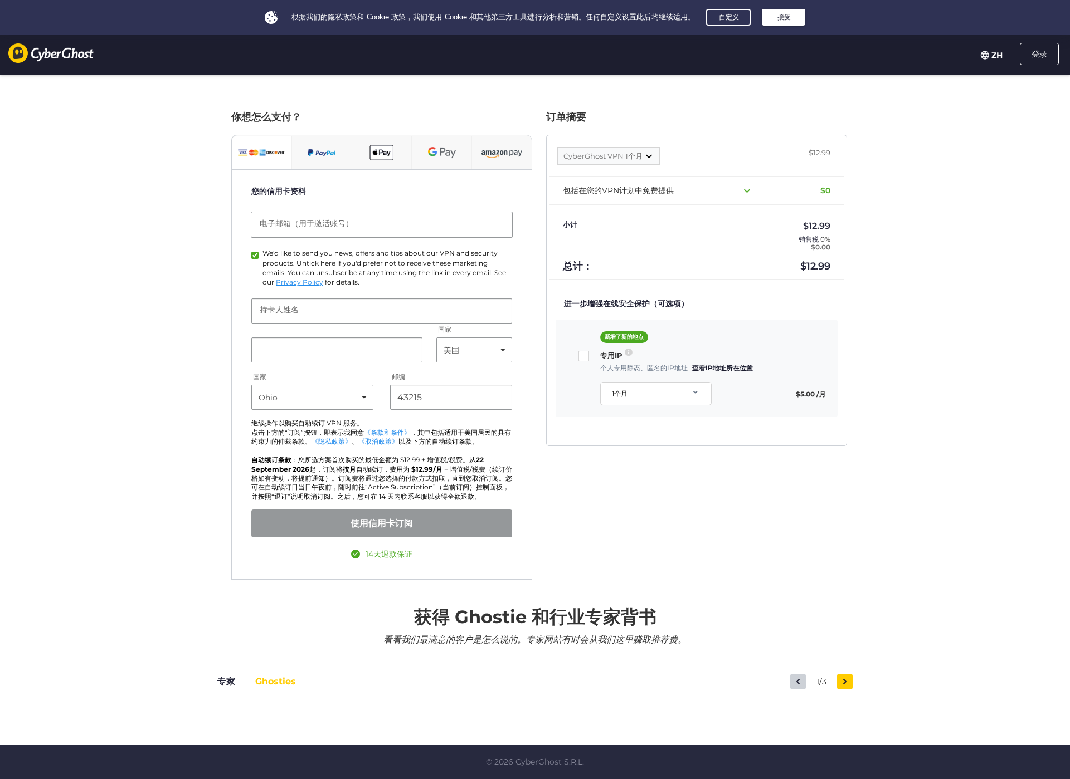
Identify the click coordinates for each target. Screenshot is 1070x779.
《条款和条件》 (387, 433)
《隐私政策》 (332, 441)
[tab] (261, 152)
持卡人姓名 (279, 310)
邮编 (398, 377)
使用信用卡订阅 (382, 523)
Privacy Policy (299, 282)
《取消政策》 (378, 441)
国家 (444, 330)
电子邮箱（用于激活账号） (306, 223)
